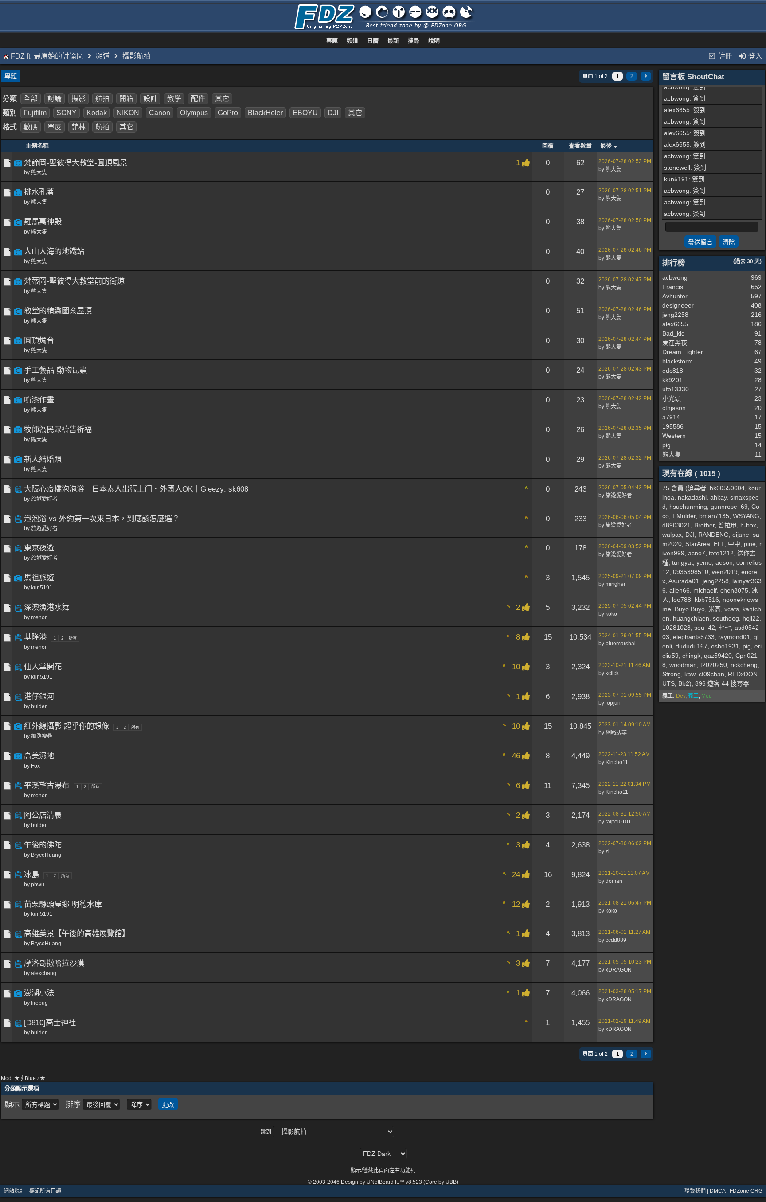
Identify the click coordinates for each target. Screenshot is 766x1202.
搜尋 (413, 40)
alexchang (43, 973)
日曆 (373, 40)
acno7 (696, 553)
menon (39, 617)
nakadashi (692, 497)
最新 (393, 40)
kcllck (612, 673)
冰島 (31, 874)
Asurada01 (683, 581)
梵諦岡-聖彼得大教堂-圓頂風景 (75, 162)
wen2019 (725, 571)
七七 (725, 627)
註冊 (724, 56)
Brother (704, 525)
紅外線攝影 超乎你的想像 (66, 726)
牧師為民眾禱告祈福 (58, 429)
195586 (673, 426)
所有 (73, 638)
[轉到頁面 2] (646, 76)
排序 (73, 1104)
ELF (719, 543)
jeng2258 (675, 314)
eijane (740, 534)
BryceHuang (46, 855)
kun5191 (41, 588)
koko (611, 614)
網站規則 (14, 1191)
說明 (434, 40)
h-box (748, 525)
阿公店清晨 (43, 815)
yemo (704, 562)
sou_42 (704, 627)
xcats (731, 609)
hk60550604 (727, 488)
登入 (754, 56)
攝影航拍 (136, 56)
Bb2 (683, 683)
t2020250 (713, 664)
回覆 (548, 145)
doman (614, 881)
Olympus (194, 113)
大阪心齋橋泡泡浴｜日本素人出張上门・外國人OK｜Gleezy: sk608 (136, 488)
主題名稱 (37, 145)
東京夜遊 (39, 547)
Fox (35, 766)
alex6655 (677, 109)
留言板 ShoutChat (693, 76)
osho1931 (725, 646)
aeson (724, 562)
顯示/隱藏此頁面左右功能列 (383, 1170)
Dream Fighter (682, 351)
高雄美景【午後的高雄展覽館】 (76, 933)
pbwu (37, 885)
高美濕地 (39, 755)
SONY (66, 113)
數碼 (30, 127)
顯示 (12, 1104)
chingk (691, 655)
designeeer (678, 305)
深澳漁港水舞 (46, 607)
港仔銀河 (39, 696)
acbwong (676, 86)
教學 (174, 98)
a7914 (671, 417)
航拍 (102, 98)
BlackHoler (265, 113)
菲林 (78, 127)
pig (666, 445)
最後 (607, 145)
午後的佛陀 (43, 844)
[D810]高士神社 (50, 1022)
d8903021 (676, 525)
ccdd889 (616, 940)
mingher (615, 584)
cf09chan (711, 674)
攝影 (78, 98)
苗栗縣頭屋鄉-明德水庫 (63, 904)
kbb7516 (707, 599)
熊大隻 (39, 172)
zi (608, 851)
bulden (39, 706)
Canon (159, 113)
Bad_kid (673, 333)
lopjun (613, 703)
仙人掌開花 (43, 666)
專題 (332, 40)
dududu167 (691, 646)
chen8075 (734, 590)
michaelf (705, 590)
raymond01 (734, 636)
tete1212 (721, 553)
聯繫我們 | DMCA (704, 1191)
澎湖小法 (39, 992)
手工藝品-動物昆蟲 (55, 370)
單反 (54, 127)
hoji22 (751, 618)
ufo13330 (675, 389)
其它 (222, 98)
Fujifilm (35, 113)
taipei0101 (618, 822)
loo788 (681, 599)
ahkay (718, 497)
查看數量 (580, 145)
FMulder (684, 515)
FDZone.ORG (746, 1191)
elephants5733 (694, 636)
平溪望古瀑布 (46, 785)
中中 (734, 543)
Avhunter (675, 296)
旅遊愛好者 (44, 499)
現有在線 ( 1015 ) (691, 473)
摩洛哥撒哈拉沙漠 (54, 963)
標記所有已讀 (45, 1191)
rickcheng (744, 664)
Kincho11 (617, 762)
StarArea (697, 543)
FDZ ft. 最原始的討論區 (47, 56)
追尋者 (697, 488)
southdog (726, 618)
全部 (30, 98)
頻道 (352, 40)
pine (750, 543)
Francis (672, 286)
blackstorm (677, 361)
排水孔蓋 (39, 191)
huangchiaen (691, 618)
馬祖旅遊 (39, 577)
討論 (54, 98)
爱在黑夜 (674, 342)
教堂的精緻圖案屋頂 (58, 310)
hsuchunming (688, 506)
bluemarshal (621, 643)
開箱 (126, 98)
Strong (671, 674)
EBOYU (305, 113)
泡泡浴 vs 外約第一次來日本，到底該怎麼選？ (102, 518)
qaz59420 (718, 655)
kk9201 (672, 379)
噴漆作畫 (39, 399)
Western (674, 435)
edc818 (672, 370)
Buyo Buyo (690, 609)
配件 (198, 98)
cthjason (674, 407)
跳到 (266, 1132)
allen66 (679, 590)
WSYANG (746, 515)
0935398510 (690, 571)
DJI (333, 113)
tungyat (682, 562)
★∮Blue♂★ (29, 1078)
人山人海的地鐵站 (54, 251)
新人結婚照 (43, 459)
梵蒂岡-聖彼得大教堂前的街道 (74, 281)
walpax (672, 534)
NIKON (128, 113)
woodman (683, 664)
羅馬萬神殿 (43, 221)
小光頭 (671, 398)
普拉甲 (727, 525)
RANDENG (713, 534)
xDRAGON (619, 970)
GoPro (228, 113)
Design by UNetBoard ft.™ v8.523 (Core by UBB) (399, 1182)
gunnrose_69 (729, 506)
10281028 (676, 627)
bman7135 (714, 515)
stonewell (677, 167)
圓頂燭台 (39, 340)
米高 (714, 609)
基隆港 (35, 636)
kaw (689, 674)
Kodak (96, 113)
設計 (150, 98)
